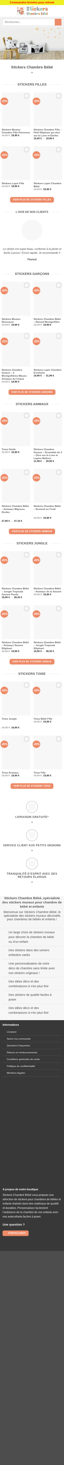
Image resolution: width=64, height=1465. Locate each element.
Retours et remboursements (22, 1052)
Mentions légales (16, 1073)
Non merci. (32, 1370)
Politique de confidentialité (21, 1066)
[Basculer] (5, 932)
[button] (5, 11)
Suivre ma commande (19, 1038)
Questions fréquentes (18, 1045)
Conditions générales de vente (23, 1059)
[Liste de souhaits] (59, 11)
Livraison (12, 1031)
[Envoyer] (58, 22)
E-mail (32, 1141)
